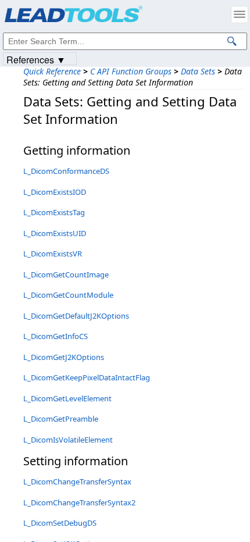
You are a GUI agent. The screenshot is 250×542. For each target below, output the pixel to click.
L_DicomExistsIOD (54, 192)
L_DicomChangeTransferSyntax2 (79, 502)
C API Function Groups (131, 71)
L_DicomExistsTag (54, 212)
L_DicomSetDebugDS (60, 523)
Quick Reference (52, 71)
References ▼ (36, 59)
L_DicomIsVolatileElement (68, 439)
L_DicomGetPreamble (60, 418)
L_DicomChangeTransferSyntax (77, 481)
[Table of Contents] (239, 14)
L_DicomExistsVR (52, 253)
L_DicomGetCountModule (68, 295)
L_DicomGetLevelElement (67, 398)
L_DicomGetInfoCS (55, 336)
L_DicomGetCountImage (66, 274)
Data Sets (198, 71)
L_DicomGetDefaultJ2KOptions (76, 316)
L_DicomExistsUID (54, 233)
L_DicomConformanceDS (66, 171)
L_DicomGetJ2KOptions (63, 357)
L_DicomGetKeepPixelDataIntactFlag (86, 377)
